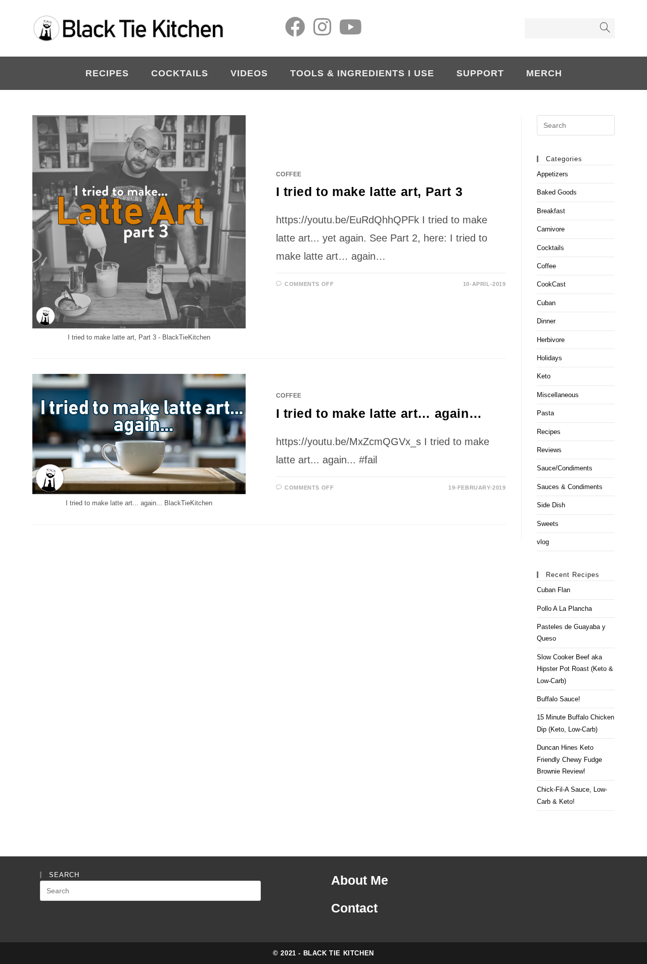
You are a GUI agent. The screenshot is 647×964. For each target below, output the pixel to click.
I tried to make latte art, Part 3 (369, 191)
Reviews (549, 450)
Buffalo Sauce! (558, 699)
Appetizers (552, 174)
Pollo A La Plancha (564, 608)
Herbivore (551, 340)
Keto (543, 376)
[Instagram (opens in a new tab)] (322, 27)
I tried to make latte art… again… (379, 413)
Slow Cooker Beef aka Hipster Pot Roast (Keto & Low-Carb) (575, 669)
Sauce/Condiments (564, 468)
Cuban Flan (553, 590)
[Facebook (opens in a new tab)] (295, 27)
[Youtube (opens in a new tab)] (350, 27)
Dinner (546, 321)
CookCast (551, 284)
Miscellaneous (558, 395)
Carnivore (551, 229)
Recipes (549, 432)
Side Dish (551, 505)
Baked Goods (557, 192)
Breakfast (551, 211)
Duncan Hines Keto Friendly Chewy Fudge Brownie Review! (569, 759)
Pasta (545, 413)
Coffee (289, 174)
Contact (354, 908)
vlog (543, 542)
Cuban (546, 303)
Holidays (549, 358)
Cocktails (550, 248)
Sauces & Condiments (570, 487)
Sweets (548, 523)
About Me (359, 880)
